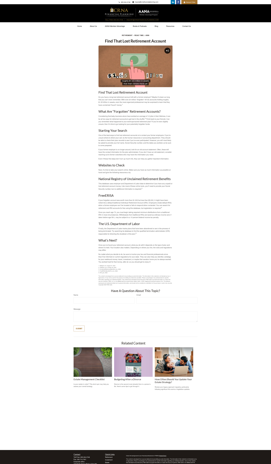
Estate (107, 462)
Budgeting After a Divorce (127, 379)
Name (76, 295)
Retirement (109, 457)
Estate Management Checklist (89, 379)
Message (77, 309)
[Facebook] (178, 2)
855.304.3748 (125, 2)
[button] (79, 26)
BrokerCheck (162, 455)
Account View (190, 2)
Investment (109, 460)
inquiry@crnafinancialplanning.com (146, 2)
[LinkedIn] (173, 2)
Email (139, 295)
